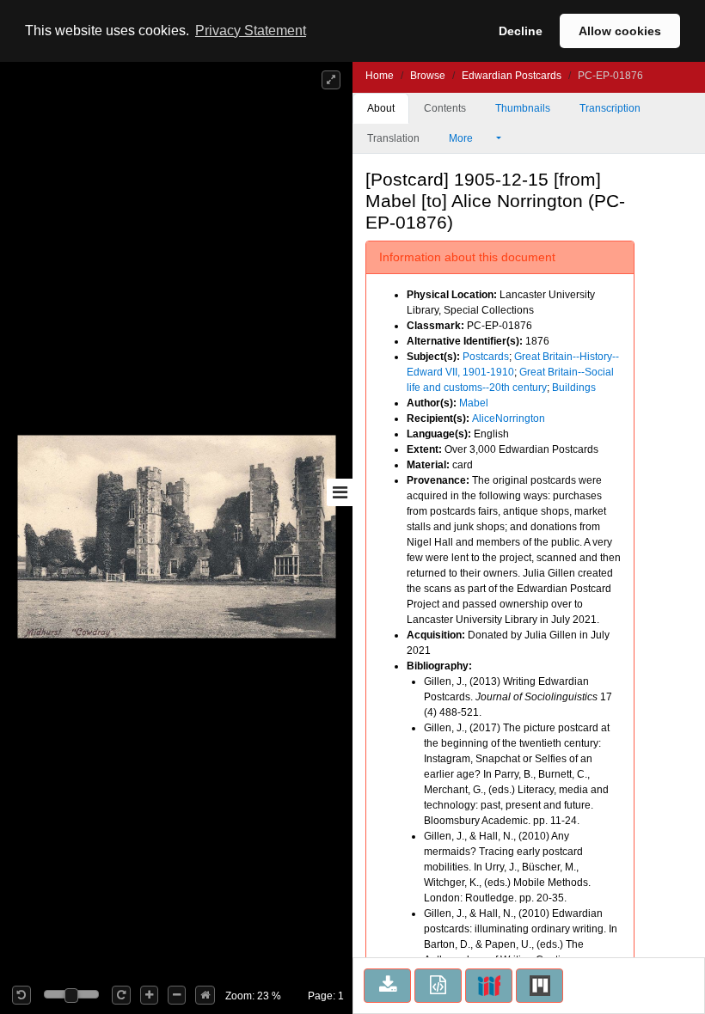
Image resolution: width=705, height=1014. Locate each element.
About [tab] (381, 108)
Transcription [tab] (610, 108)
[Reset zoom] (205, 995)
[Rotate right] (121, 995)
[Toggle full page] (331, 79)
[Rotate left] (21, 995)
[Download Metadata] (438, 985)
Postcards (486, 357)
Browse (427, 76)
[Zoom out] (177, 995)
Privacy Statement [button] (250, 30)
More (462, 138)
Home (379, 76)
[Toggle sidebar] (339, 492)
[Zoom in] (149, 995)
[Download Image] (387, 985)
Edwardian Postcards (511, 76)
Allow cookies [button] (620, 31)
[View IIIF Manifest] (488, 985)
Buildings (574, 388)
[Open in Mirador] (539, 985)
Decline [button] (521, 31)
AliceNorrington (508, 418)
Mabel (473, 403)
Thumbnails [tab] (522, 108)
